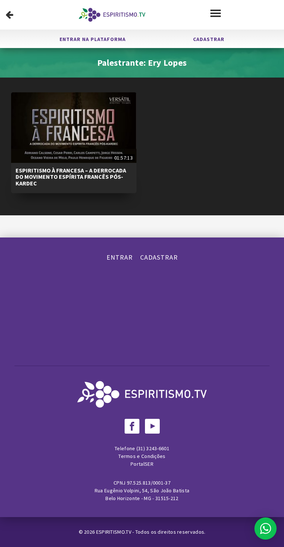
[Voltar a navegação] (9, 14)
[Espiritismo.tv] (112, 15)
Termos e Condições (141, 456)
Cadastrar (208, 39)
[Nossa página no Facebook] (132, 426)
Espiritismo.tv (114, 532)
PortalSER (142, 464)
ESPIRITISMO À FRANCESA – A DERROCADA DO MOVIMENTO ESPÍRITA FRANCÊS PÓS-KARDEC (71, 177)
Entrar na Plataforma (93, 39)
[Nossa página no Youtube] (152, 426)
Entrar (119, 257)
